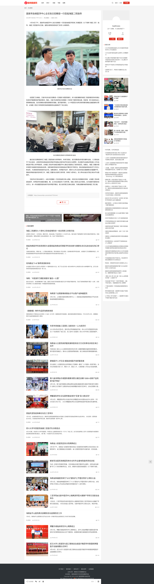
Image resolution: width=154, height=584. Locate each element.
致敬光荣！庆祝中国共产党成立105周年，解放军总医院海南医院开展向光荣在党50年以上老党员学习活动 (116, 181)
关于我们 (61, 569)
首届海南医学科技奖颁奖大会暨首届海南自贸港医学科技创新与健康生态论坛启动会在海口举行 (62, 247)
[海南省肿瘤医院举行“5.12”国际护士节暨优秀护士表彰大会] (37, 484)
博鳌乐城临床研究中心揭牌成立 (62, 526)
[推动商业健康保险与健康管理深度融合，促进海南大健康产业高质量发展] (108, 115)
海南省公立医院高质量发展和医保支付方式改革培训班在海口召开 (74, 344)
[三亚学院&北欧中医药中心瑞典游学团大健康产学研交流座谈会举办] (37, 501)
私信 (121, 39)
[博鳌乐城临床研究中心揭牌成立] (37, 532)
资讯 (47, 3)
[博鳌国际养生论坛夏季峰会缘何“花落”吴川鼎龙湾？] (37, 401)
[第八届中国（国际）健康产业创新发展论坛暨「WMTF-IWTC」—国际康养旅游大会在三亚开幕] (108, 132)
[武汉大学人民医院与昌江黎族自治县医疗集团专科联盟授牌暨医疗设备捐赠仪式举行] (37, 549)
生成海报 (30, 581)
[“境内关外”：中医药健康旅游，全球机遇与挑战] (108, 124)
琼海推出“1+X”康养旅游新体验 (38, 263)
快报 (54, 3)
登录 (116, 3)
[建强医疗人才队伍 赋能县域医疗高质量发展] (37, 366)
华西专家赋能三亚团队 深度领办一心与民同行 (68, 326)
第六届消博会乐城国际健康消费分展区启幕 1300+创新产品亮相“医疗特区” (74, 379)
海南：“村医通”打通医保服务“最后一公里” (42, 278)
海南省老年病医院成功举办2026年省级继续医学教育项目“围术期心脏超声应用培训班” (116, 253)
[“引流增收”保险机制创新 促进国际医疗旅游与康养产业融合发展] (108, 107)
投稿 (64, 3)
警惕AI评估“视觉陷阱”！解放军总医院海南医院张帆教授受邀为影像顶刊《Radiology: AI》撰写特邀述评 (116, 174)
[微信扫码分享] (36, 581)
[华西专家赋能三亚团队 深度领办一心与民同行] (37, 331)
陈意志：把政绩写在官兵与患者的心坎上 (116, 263)
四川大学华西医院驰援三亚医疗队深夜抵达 (43, 428)
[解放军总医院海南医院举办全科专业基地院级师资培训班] (37, 466)
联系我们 (68, 569)
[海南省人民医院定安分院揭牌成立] (37, 449)
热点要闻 (46, 18)
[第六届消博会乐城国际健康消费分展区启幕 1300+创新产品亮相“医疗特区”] (37, 384)
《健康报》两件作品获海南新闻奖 (39, 311)
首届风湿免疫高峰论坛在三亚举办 (39, 413)
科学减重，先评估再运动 (112, 149)
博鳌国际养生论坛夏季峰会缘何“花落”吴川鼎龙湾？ (70, 396)
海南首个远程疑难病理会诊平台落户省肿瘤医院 (68, 293)
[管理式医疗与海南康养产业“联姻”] (108, 98)
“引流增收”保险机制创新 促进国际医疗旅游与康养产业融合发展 (121, 106)
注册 (120, 3)
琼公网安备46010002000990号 (84, 578)
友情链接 (91, 569)
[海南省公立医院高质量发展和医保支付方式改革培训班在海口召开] (37, 349)
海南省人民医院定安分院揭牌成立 (63, 443)
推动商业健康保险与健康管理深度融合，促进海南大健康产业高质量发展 (121, 115)
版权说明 (83, 569)
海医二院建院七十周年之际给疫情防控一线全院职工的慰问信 (50, 231)
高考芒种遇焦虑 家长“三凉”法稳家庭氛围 (116, 218)
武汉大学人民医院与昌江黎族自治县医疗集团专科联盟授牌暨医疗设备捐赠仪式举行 (74, 545)
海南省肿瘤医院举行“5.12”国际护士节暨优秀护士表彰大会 (73, 478)
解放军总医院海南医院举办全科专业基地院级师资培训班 (72, 461)
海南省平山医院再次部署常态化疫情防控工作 (44, 513)
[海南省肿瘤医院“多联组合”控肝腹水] (108, 141)
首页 (42, 3)
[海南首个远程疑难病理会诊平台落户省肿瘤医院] (37, 299)
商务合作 (76, 569)
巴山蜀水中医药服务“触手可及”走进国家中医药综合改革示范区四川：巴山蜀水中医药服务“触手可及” (116, 59)
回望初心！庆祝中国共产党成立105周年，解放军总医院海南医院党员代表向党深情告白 (116, 188)
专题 (59, 3)
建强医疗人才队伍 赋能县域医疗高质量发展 (67, 361)
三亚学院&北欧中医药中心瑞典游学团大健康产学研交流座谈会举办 (74, 497)
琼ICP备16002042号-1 (66, 578)
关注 (113, 39)
